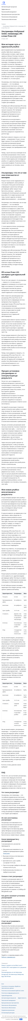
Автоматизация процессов (9, 7)
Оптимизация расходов (7, 1012)
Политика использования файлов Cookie (12, 990)
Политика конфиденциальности (10, 993)
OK (21, 1019)
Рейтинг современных (8, 957)
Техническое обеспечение (9, 19)
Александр (6, 853)
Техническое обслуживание (9, 17)
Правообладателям (6, 995)
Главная (3, 24)
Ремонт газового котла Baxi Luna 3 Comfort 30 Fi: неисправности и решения (13, 965)
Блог (2, 984)
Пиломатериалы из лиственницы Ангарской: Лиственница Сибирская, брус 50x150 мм (12, 973)
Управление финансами (8, 1010)
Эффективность (5, 9)
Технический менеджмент (9, 12)
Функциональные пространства (10, 14)
